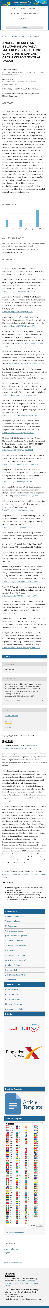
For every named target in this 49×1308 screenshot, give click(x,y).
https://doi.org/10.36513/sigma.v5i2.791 (20, 326)
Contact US (11, 980)
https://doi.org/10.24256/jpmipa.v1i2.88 (17, 510)
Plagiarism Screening (17, 955)
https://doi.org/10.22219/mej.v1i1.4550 (17, 527)
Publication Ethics (15, 931)
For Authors (12, 994)
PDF (8, 657)
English (7, 1253)
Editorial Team (13, 965)
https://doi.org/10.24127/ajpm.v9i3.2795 (18, 433)
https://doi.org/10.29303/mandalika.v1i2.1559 (27, 363)
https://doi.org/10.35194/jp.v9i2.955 (27, 496)
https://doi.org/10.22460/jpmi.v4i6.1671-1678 (20, 581)
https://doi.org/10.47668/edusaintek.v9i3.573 (25, 89)
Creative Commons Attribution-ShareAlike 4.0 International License (21, 1283)
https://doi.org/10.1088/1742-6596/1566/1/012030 (21, 464)
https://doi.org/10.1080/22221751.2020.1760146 (20, 596)
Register (31, 2)
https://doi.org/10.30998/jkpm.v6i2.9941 (18, 481)
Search (24, 27)
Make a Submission (15, 916)
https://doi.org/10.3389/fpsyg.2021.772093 (21, 395)
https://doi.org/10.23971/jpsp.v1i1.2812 (17, 312)
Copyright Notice (14, 1004)
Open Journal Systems (13, 1263)
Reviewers (12, 926)
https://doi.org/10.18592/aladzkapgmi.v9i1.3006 (21, 648)
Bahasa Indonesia (11, 1249)
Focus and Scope (14, 921)
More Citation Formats (15, 700)
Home (13, 9)
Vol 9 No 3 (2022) (25, 36)
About (24, 18)
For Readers (12, 989)
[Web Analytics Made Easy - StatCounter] (8, 1233)
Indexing (11, 950)
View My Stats (18, 1233)
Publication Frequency (17, 936)
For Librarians (13, 999)
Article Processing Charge (19, 960)
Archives (15, 13)
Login (22, 9)
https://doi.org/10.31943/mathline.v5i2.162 (19, 291)
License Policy (13, 970)
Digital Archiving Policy (17, 975)
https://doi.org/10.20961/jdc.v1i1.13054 (17, 450)
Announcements (30, 13)
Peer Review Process (16, 945)
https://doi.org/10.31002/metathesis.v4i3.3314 (20, 415)
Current (32, 9)
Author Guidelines (15, 941)
